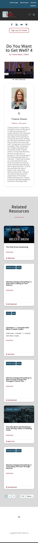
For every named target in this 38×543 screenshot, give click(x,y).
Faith (13, 313)
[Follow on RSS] (17, 25)
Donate (33, 2)
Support (33, 6)
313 (22, 496)
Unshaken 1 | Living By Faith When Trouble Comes (19, 333)
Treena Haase (16, 54)
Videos (26, 54)
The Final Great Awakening (19, 243)
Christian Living (11, 267)
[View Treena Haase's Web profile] (19, 113)
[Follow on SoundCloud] (21, 25)
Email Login (14, 2)
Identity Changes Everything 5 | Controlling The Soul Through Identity (19, 468)
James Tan (11, 441)
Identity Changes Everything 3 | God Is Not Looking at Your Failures (19, 285)
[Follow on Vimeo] (26, 25)
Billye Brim (11, 258)
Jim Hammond (12, 304)
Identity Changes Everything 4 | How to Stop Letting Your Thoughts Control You (19, 381)
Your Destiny (16, 229)
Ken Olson (11, 354)
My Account (24, 2)
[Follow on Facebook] (12, 25)
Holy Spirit (9, 409)
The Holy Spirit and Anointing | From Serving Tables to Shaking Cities (19, 424)
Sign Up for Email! (19, 30)
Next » (29, 496)
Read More (9, 252)
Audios (9, 313)
